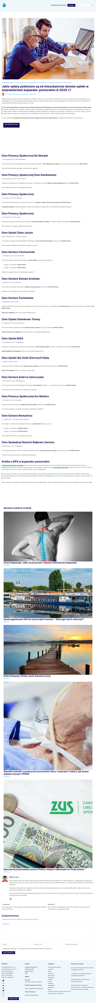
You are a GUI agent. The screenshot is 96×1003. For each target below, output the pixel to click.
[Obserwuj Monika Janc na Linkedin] (10, 899)
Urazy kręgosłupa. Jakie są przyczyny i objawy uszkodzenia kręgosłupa (40, 562)
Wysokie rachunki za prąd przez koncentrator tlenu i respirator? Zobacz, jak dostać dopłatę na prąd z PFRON (46, 772)
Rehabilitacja (51, 985)
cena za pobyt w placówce (61, 467)
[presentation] (48, 536)
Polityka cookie (29, 969)
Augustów (50, 969)
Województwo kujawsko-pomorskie (12, 465)
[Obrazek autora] (3, 94)
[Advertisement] (47, 139)
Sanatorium (51, 987)
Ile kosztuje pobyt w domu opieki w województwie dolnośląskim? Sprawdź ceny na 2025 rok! (24, 907)
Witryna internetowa (71, 944)
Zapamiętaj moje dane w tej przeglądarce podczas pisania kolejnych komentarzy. (27, 948)
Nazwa (5, 944)
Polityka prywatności (31, 967)
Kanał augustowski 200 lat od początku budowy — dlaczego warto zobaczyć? (44, 619)
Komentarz (6, 924)
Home (52, 5)
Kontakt (71, 5)
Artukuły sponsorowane (54, 967)
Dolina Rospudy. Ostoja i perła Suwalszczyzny (27, 676)
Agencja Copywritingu (31, 995)
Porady (50, 981)
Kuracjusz (50, 973)
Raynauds (50, 983)
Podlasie (50, 979)
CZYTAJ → (7, 565)
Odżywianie (51, 977)
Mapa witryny (29, 971)
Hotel (49, 971)
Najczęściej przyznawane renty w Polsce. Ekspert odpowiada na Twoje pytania (44, 869)
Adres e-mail (38, 944)
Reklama (64, 5)
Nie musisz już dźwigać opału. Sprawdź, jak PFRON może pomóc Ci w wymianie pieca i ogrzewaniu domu (69, 907)
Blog (59, 5)
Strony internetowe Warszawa (34, 988)
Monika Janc (16, 94)
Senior (50, 989)
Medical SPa (51, 975)
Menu (56, 5)
